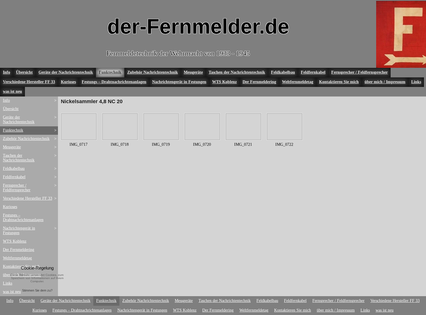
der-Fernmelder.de (198, 26)
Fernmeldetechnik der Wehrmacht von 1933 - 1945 (178, 53)
